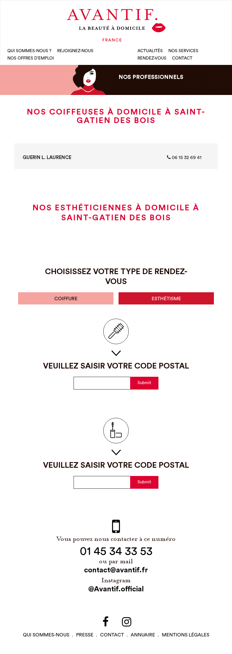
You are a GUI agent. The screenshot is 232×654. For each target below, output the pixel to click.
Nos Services (183, 51)
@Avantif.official (116, 589)
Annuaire (143, 634)
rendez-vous (152, 58)
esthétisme (166, 298)
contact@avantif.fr (116, 570)
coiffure (66, 298)
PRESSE (84, 634)
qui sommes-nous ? (29, 51)
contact (112, 634)
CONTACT (182, 58)
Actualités (150, 51)
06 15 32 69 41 (186, 157)
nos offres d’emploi (30, 58)
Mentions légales (185, 634)
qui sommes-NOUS (46, 634)
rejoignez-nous (75, 51)
